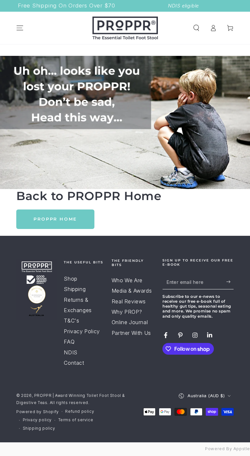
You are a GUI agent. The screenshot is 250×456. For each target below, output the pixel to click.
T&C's (71, 320)
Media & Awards (132, 290)
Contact (74, 363)
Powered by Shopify (37, 411)
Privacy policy (37, 419)
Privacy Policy (82, 331)
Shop (70, 278)
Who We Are (127, 280)
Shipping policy (39, 428)
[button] (196, 28)
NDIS (70, 352)
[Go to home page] (125, 28)
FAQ (69, 341)
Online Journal (130, 322)
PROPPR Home (55, 219)
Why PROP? (127, 312)
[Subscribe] (230, 282)
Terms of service (75, 419)
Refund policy (79, 411)
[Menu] (19, 28)
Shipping (75, 289)
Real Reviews (129, 301)
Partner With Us (131, 333)
